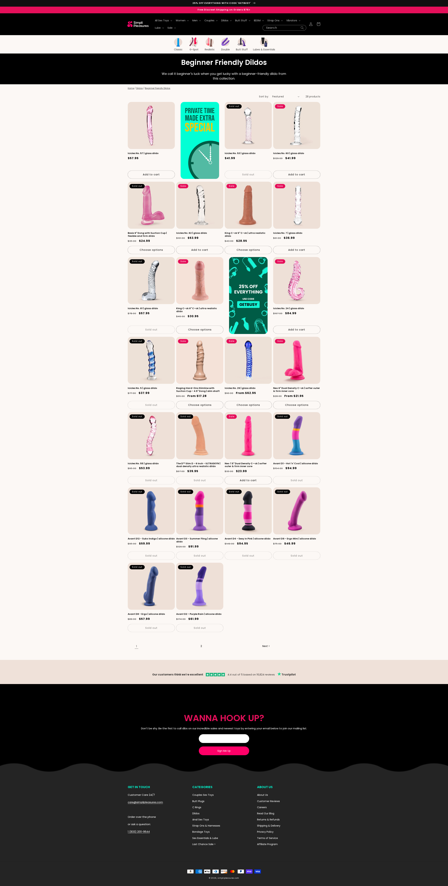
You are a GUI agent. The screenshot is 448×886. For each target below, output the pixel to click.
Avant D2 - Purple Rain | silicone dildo (199, 614)
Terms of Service (267, 838)
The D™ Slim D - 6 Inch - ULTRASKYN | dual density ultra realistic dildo (198, 465)
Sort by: (264, 96)
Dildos (139, 88)
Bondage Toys (201, 832)
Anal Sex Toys (200, 819)
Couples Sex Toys (203, 795)
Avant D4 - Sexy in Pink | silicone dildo (248, 538)
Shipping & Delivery (268, 825)
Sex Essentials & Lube (205, 838)
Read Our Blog (265, 813)
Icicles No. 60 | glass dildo (288, 153)
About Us (262, 795)
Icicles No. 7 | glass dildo (287, 233)
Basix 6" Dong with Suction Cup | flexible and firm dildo (147, 235)
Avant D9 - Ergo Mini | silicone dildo (294, 538)
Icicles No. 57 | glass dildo (143, 153)
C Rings (196, 807)
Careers (262, 807)
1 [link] (136, 646)
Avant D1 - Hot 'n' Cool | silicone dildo (295, 463)
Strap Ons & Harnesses (206, 825)
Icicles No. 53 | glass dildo (240, 153)
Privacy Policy (265, 832)
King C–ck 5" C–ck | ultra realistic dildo (245, 235)
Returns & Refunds (268, 819)
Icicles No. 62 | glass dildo (191, 233)
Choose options (151, 250)
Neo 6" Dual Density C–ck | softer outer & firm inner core (296, 390)
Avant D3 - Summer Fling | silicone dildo (197, 540)
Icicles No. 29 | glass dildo (240, 388)
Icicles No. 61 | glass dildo (143, 308)
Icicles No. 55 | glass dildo (143, 463)
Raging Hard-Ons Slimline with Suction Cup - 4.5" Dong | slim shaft (198, 390)
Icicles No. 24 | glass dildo (288, 308)
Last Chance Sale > (204, 844)
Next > (266, 646)
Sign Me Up (224, 751)
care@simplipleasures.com (145, 802)
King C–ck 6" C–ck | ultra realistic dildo (196, 310)
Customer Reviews (268, 801)
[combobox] (284, 27)
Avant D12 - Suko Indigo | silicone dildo (151, 538)
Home (131, 88)
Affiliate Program (267, 844)
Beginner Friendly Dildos (157, 88)
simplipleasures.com (228, 878)
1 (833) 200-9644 (139, 831)
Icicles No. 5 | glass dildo (142, 388)
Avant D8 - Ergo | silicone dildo (146, 614)
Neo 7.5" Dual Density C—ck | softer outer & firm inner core (246, 465)
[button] (163, 20)
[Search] (302, 28)
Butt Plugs (198, 801)
